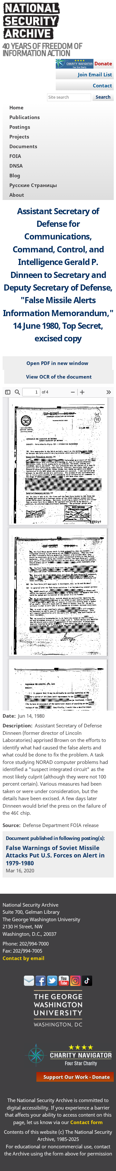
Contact (102, 85)
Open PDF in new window (57, 363)
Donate (103, 63)
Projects (19, 136)
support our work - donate (77, 1077)
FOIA (15, 156)
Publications (24, 117)
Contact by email (23, 958)
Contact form (86, 1122)
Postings (19, 127)
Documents (23, 146)
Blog (14, 175)
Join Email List (95, 74)
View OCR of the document (59, 376)
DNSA (16, 165)
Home (16, 107)
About (16, 195)
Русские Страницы (33, 185)
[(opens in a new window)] (29, 984)
